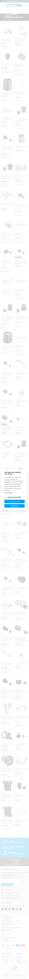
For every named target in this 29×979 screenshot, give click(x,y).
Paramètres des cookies (14, 497)
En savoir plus (8, 492)
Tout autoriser (14, 506)
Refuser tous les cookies (14, 501)
